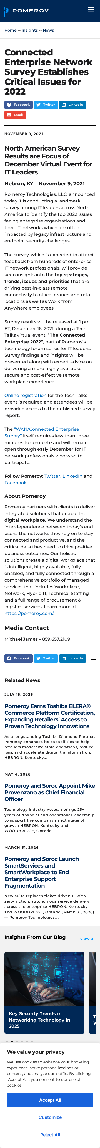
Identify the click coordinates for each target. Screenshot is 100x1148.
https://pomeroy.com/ (28, 613)
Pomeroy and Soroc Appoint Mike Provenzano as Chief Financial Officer (49, 792)
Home (10, 30)
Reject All (50, 1134)
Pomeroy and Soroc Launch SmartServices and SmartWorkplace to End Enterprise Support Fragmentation (41, 872)
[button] (18, 105)
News (48, 30)
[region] (50, 1095)
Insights (30, 30)
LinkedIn (72, 476)
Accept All (50, 1100)
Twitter (52, 476)
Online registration (25, 395)
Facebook (15, 482)
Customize (50, 1117)
